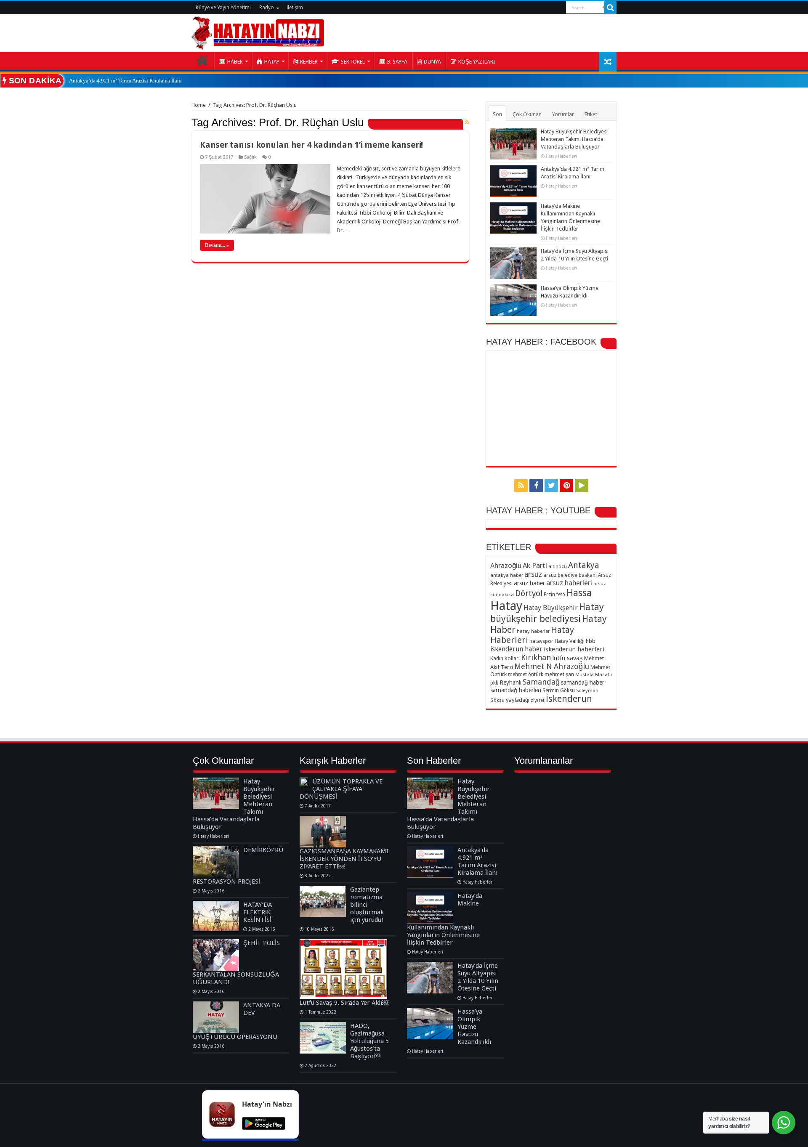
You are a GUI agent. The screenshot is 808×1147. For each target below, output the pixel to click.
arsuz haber (529, 583)
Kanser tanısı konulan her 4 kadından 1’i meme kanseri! (311, 145)
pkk (494, 683)
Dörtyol (528, 593)
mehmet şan (559, 674)
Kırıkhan (536, 657)
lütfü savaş (567, 658)
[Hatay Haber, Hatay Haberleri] (257, 31)
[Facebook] (536, 485)
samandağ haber (582, 682)
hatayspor (541, 641)
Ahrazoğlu (505, 565)
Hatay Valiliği (570, 641)
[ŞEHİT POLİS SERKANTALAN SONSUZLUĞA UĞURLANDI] (216, 955)
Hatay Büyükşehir (551, 608)
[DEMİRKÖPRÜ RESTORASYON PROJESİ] (216, 862)
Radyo (266, 8)
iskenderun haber (516, 649)
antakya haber (506, 575)
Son (497, 114)
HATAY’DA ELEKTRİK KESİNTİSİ (257, 912)
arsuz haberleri (569, 583)
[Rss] (521, 485)
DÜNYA (432, 61)
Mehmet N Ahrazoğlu (551, 666)
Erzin (549, 594)
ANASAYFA (202, 60)
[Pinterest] (566, 485)
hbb (590, 641)
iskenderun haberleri (574, 649)
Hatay (506, 606)
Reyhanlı (510, 682)
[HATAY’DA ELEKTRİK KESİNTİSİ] (216, 916)
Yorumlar (563, 114)
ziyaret (538, 700)
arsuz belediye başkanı (570, 575)
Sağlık (250, 157)
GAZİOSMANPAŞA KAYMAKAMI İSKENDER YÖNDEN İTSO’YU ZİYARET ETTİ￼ (344, 858)
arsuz (533, 574)
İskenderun (569, 698)
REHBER (309, 61)
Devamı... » (217, 245)
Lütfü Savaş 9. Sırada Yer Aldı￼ (344, 1002)
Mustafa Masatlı (593, 674)
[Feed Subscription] (467, 122)
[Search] (610, 7)
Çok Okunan (527, 114)
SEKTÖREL (353, 61)
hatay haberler (533, 631)
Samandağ (541, 681)
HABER (235, 61)
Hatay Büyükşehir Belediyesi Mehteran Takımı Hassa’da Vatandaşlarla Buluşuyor (574, 139)
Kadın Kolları (505, 658)
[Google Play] (581, 485)
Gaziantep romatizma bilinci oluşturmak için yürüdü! (367, 905)
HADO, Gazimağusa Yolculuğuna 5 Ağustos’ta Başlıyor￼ (369, 1041)
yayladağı (517, 700)
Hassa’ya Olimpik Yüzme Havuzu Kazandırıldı (474, 1027)
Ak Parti (535, 565)
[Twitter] (551, 485)
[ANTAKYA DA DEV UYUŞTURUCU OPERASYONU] (216, 1017)
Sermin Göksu (558, 690)
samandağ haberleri (515, 690)
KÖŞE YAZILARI (476, 61)
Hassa (579, 593)
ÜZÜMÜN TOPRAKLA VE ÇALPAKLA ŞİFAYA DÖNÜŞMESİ (341, 789)
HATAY (271, 61)
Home (198, 105)
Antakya (583, 565)
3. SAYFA (397, 61)
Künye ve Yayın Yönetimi (223, 8)
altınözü (557, 566)
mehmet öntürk (525, 674)
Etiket (591, 114)
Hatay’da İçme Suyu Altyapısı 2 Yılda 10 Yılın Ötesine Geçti (477, 977)
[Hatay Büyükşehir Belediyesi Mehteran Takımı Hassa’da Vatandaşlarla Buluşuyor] (216, 793)
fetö (560, 594)
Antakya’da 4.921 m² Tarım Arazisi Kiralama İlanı (125, 80)
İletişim (295, 8)
